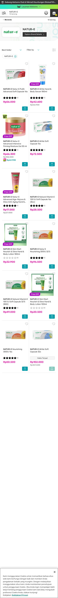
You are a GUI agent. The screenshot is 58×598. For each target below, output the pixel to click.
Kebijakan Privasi (20, 595)
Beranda (8, 20)
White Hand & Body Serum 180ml (40, 90)
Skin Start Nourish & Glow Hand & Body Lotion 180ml (13, 251)
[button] (54, 13)
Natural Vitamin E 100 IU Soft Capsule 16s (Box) (42, 199)
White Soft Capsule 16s (39, 142)
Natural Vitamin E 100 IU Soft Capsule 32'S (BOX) (15, 301)
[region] (29, 583)
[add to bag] (25, 108)
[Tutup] (55, 572)
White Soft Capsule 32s (39, 350)
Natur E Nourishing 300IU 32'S (40, 250)
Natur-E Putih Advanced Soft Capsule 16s (15, 90)
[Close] (15, 56)
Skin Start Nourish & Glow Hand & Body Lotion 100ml (40, 301)
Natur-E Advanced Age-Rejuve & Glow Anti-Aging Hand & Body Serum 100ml (14, 201)
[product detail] (15, 75)
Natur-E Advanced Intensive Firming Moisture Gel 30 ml (15, 143)
